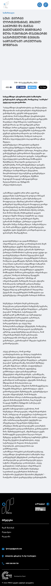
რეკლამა (6, 536)
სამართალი (8, 13)
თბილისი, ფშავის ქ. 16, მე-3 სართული (20, 556)
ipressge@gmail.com (14, 549)
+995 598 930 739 (12, 563)
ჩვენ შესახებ (8, 528)
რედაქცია (6, 532)
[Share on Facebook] (21, 87)
